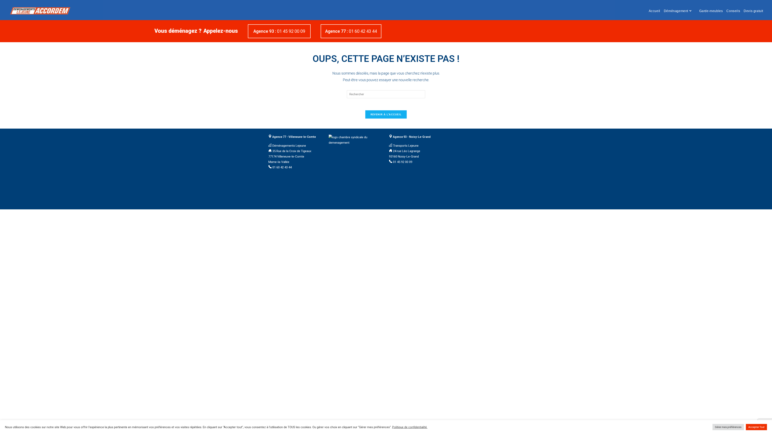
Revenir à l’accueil (386, 114)
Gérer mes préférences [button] (728, 427)
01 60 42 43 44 (351, 31)
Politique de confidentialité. (409, 427)
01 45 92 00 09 (279, 31)
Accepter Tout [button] (756, 427)
